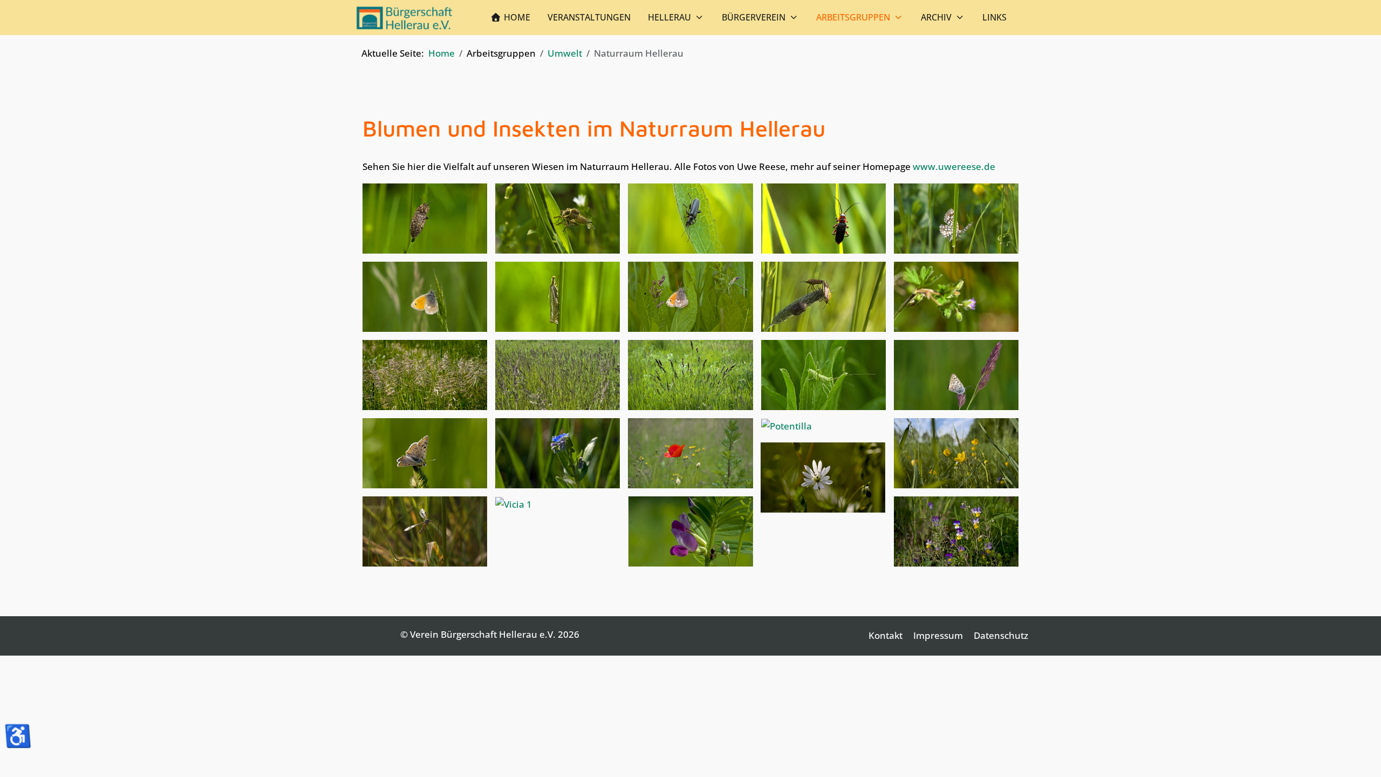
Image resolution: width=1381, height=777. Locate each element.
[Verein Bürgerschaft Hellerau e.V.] (405, 17)
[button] (425, 217)
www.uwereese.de (954, 166)
